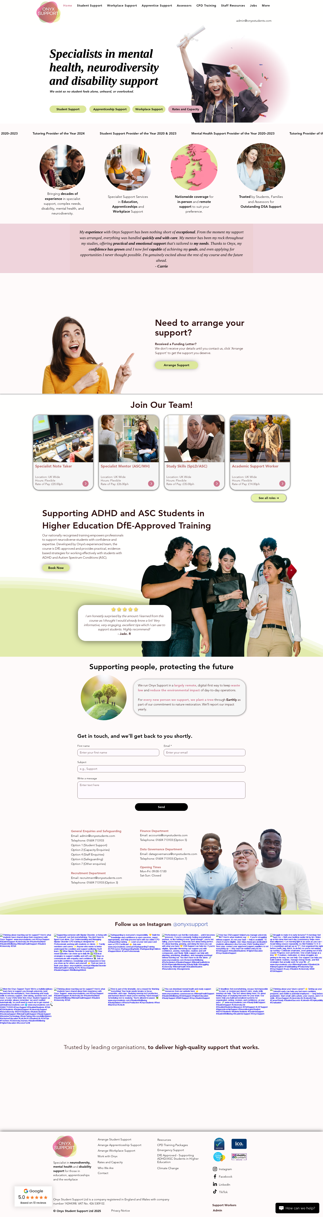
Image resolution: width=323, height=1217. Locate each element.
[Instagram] (215, 1169)
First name (83, 746)
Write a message (87, 778)
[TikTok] (215, 1191)
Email (168, 746)
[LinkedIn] (215, 1184)
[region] (63, 452)
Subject (81, 762)
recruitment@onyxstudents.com (101, 878)
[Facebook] (215, 1176)
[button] (90, 5)
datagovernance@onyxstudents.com (173, 854)
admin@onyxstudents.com (97, 836)
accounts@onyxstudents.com (168, 835)
